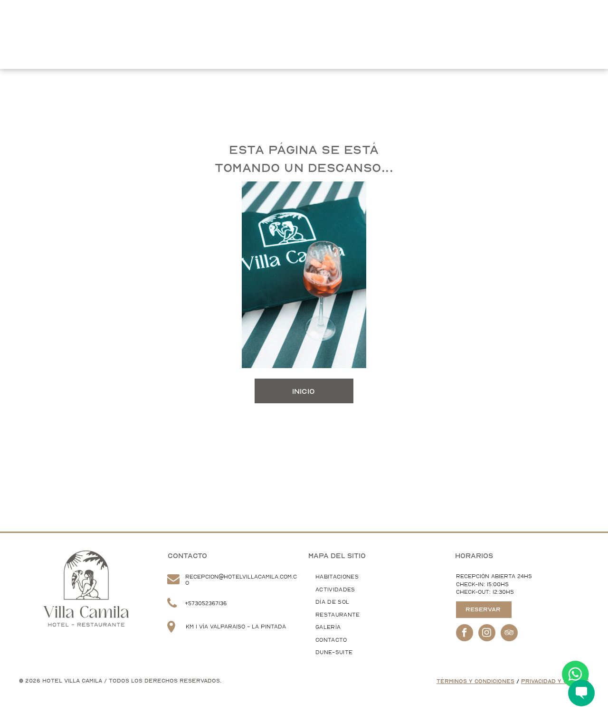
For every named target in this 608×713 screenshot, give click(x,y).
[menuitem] (120, 22)
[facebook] (464, 634)
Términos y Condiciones (475, 681)
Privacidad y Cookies (555, 681)
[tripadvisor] (509, 634)
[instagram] (486, 634)
